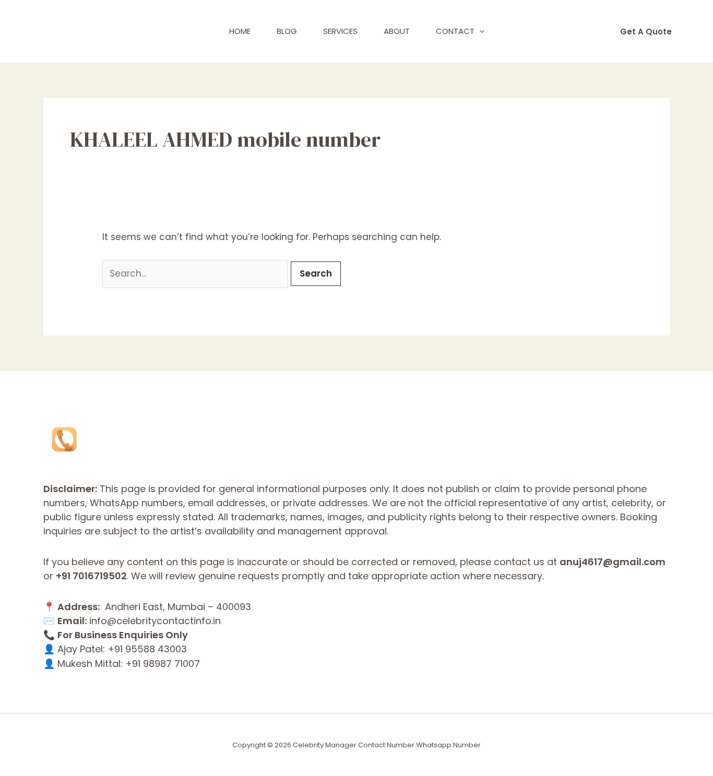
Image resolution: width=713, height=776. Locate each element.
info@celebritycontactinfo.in (155, 620)
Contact (455, 31)
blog (287, 31)
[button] (479, 31)
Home (240, 31)
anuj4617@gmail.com (613, 561)
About (397, 31)
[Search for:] (196, 273)
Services (340, 31)
